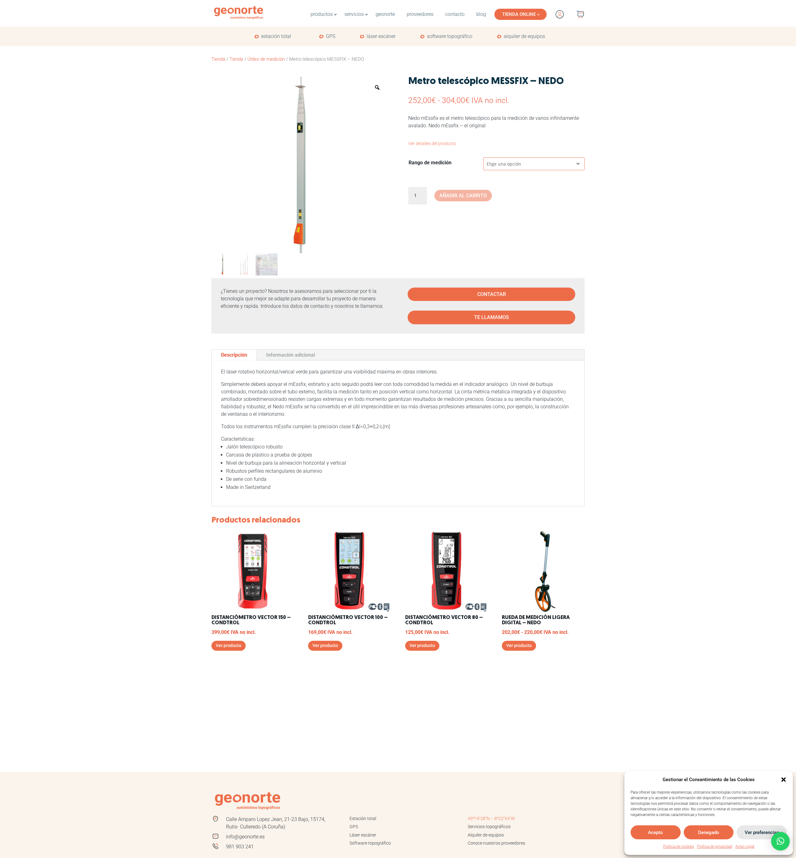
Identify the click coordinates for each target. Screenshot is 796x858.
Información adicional (290, 355)
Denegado (708, 832)
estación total (276, 36)
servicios (354, 14)
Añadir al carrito (463, 196)
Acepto (655, 832)
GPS (330, 36)
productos (322, 14)
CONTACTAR (491, 294)
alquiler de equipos (524, 36)
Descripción (234, 355)
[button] (783, 779)
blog (481, 14)
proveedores (420, 14)
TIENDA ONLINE (519, 14)
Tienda (218, 59)
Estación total (362, 818)
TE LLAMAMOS (491, 317)
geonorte (385, 14)
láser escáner (381, 36)
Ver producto (228, 645)
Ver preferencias (762, 832)
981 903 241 (240, 847)
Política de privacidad (714, 846)
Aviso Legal (744, 846)
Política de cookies (678, 846)
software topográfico (449, 36)
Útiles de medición (266, 59)
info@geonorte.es (245, 837)
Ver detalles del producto (432, 143)
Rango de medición (430, 163)
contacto (455, 14)
